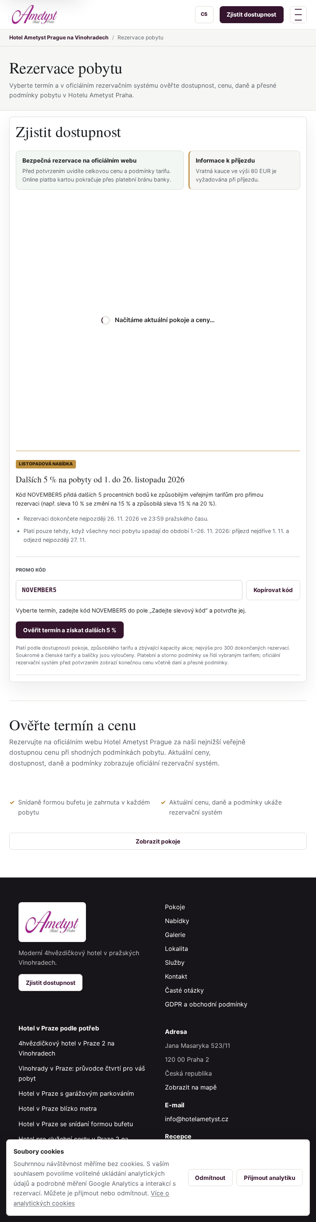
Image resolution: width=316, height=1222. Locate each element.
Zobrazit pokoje (158, 841)
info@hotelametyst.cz (197, 1119)
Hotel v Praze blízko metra (57, 1108)
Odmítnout (210, 1177)
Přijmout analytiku (269, 1177)
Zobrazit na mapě (191, 1087)
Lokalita (176, 948)
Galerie (175, 935)
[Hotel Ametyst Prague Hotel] (34, 14)
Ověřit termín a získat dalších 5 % (69, 630)
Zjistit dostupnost (251, 14)
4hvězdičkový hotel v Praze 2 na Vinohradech (66, 1048)
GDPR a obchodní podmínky (206, 1004)
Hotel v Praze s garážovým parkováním (76, 1093)
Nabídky (177, 921)
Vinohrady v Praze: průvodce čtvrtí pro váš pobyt (81, 1073)
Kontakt (176, 976)
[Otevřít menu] (298, 14)
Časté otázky (184, 990)
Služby (175, 962)
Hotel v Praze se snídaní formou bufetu (75, 1124)
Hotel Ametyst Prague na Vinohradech (59, 37)
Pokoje (175, 907)
